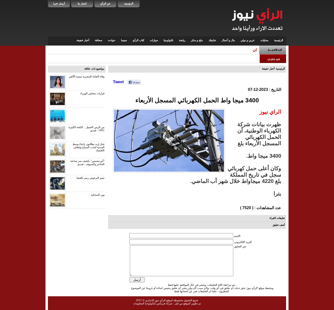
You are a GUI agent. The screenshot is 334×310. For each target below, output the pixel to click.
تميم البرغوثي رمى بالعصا (90, 177)
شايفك (212, 40)
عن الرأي (105, 3)
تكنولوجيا (168, 40)
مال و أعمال (228, 40)
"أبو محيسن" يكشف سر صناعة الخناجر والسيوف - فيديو (87, 162)
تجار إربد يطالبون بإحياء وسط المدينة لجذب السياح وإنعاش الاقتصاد (88, 147)
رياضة (182, 40)
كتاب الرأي (138, 40)
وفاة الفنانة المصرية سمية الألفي (86, 76)
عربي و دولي (248, 40)
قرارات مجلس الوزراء (92, 93)
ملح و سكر (197, 40)
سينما (124, 40)
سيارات (154, 40)
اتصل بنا (82, 3)
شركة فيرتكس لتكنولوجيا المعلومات (152, 303)
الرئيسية (128, 3)
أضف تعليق (279, 224)
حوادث (111, 40)
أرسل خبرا (59, 3)
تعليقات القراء (277, 217)
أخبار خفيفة (83, 40)
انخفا (253, 50)
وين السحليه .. (96, 194)
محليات (264, 40)
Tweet (118, 82)
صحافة (98, 40)
